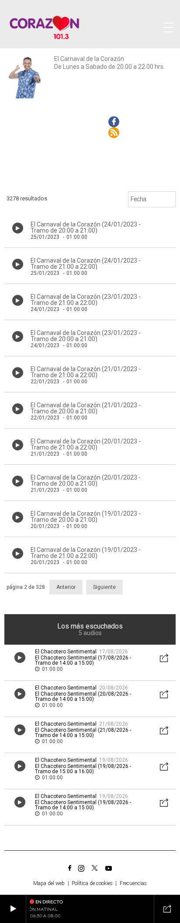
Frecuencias (133, 883)
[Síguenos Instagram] (81, 868)
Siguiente (104, 587)
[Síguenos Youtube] (108, 868)
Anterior (66, 587)
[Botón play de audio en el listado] (17, 228)
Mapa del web (49, 883)
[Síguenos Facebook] (69, 868)
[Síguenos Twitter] (94, 868)
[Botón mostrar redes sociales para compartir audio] (164, 658)
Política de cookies (92, 883)
